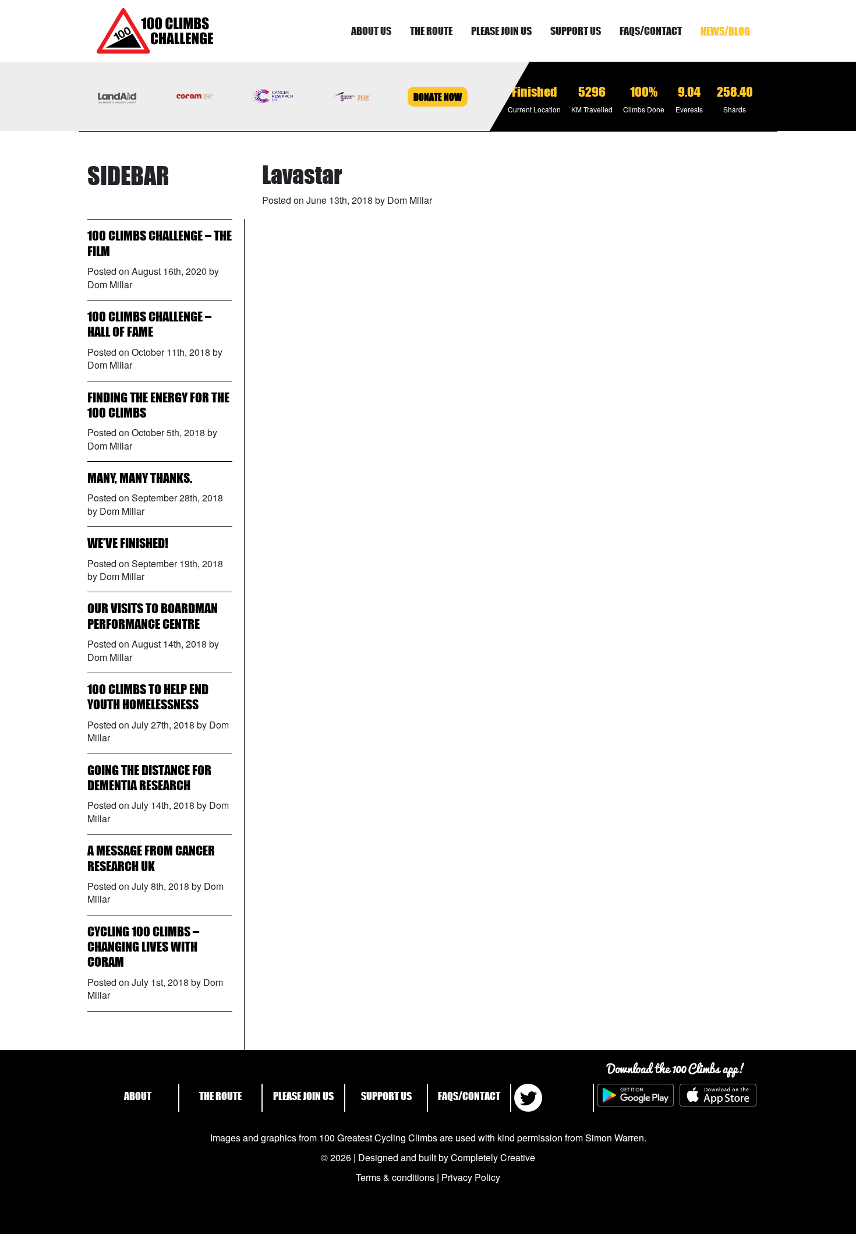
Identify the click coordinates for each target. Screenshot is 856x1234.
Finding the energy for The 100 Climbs (158, 405)
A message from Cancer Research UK (151, 858)
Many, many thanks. (139, 478)
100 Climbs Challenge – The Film (159, 243)
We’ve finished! (127, 543)
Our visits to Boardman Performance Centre (152, 615)
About (137, 1096)
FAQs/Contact (651, 30)
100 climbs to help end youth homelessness (147, 696)
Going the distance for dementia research (149, 777)
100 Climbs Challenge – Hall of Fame (149, 324)
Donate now (437, 96)
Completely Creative (493, 1157)
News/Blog (725, 30)
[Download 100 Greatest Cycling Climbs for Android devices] (635, 1098)
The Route (431, 30)
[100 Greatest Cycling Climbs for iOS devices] (718, 1098)
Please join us (501, 30)
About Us (371, 30)
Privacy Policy (470, 1177)
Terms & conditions (395, 1177)
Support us (575, 30)
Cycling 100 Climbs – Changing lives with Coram (143, 947)
